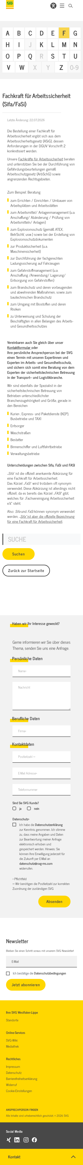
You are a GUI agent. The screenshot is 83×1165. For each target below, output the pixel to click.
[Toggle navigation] (62, 6)
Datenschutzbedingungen (50, 973)
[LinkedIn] (17, 1139)
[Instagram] (26, 1139)
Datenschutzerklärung (49, 824)
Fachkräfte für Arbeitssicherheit (40, 159)
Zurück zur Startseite (26, 570)
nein (36, 808)
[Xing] (8, 1139)
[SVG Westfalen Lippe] (10, 4)
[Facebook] (34, 1139)
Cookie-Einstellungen (19, 1090)
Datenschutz (20, 818)
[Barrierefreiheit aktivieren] (53, 6)
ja (20, 808)
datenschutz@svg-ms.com (35, 863)
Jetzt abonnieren (26, 984)
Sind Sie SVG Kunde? (25, 802)
